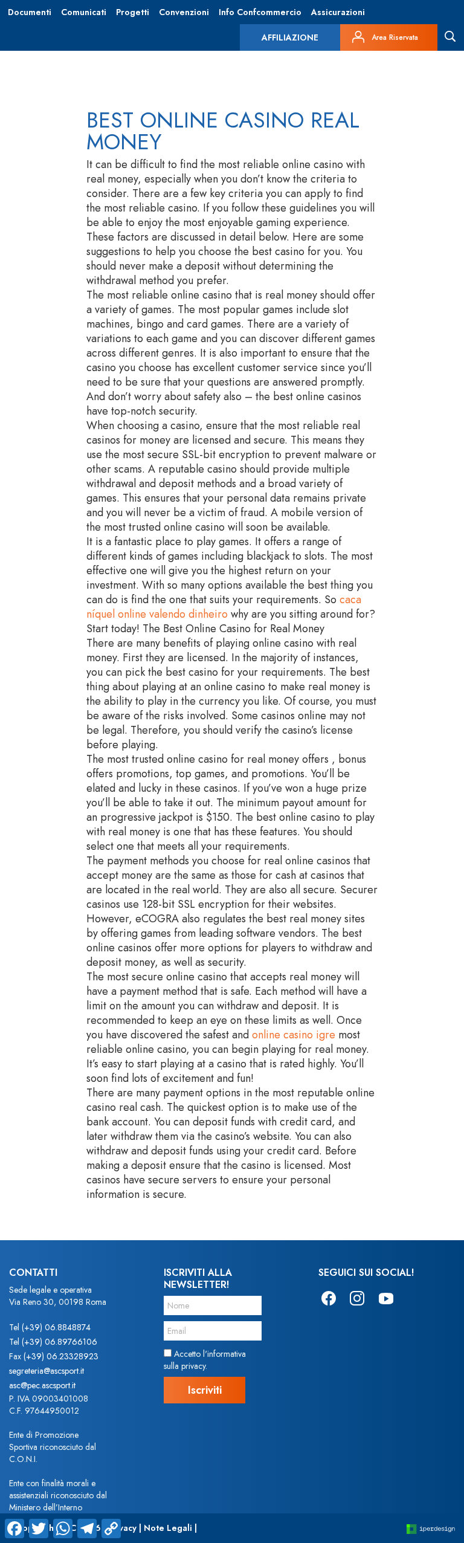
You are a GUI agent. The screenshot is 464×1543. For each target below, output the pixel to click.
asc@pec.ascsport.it (42, 1385)
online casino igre (293, 1035)
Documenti (29, 12)
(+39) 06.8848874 (56, 1327)
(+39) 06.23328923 (61, 1356)
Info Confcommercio (260, 12)
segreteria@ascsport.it (46, 1371)
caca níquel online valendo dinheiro (223, 607)
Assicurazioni (338, 12)
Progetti (132, 12)
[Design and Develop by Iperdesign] (431, 1528)
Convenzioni (184, 12)
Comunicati (83, 12)
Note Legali (168, 1528)
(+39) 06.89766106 (59, 1342)
